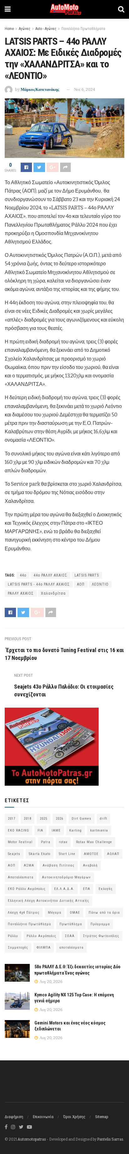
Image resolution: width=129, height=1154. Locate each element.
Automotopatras (32, 1139)
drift (103, 819)
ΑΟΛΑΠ (113, 854)
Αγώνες (24, 29)
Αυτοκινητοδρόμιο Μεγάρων (66, 877)
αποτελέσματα (71, 947)
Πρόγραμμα (100, 924)
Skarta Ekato (39, 854)
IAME (56, 830)
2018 (27, 819)
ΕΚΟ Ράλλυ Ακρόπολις (27, 889)
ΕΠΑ (86, 889)
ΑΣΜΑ (29, 865)
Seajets (14, 854)
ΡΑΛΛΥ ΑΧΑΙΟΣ (21, 593)
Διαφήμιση (14, 1116)
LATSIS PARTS (87, 575)
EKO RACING (18, 830)
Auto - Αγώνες (45, 29)
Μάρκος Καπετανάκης (40, 89)
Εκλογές (106, 889)
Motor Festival (20, 842)
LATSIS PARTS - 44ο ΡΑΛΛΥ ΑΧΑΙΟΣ (39, 584)
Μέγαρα (54, 913)
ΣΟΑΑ (70, 936)
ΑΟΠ (81, 584)
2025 (43, 819)
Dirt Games (81, 819)
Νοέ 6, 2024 (84, 89)
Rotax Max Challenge (94, 842)
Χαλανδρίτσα (53, 593)
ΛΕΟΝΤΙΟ (100, 584)
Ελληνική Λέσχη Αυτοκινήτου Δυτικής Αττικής (48, 901)
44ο (23, 575)
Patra (45, 842)
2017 (11, 819)
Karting (75, 830)
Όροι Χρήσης (74, 1116)
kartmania (99, 830)
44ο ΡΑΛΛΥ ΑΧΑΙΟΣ (50, 575)
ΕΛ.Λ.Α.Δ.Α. (64, 889)
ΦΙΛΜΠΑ (44, 947)
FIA (40, 830)
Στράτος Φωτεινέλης (101, 936)
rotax (63, 842)
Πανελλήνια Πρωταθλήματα (83, 29)
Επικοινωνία (43, 1116)
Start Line (67, 854)
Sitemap (101, 1116)
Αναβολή (90, 865)
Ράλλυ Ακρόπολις (41, 936)
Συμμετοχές (18, 947)
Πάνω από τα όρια (104, 913)
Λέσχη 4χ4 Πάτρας (23, 913)
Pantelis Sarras (110, 1139)
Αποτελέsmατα (21, 877)
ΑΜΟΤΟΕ (91, 854)
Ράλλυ (13, 936)
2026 (59, 819)
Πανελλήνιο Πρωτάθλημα (29, 924)
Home (9, 29)
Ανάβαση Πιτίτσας (59, 865)
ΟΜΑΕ (75, 913)
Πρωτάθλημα (70, 924)
